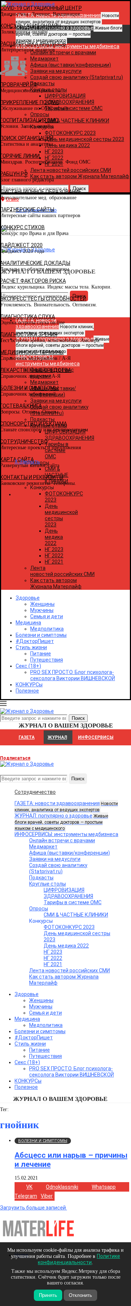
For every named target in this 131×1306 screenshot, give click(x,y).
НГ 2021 (54, 562)
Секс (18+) (28, 666)
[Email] (3, 770)
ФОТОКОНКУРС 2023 (69, 927)
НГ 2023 (54, 549)
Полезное (27, 691)
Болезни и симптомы (41, 635)
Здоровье (28, 598)
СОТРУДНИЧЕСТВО (24, 441)
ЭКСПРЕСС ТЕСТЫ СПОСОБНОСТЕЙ (43, 299)
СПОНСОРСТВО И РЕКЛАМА (33, 424)
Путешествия (46, 660)
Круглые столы (47, 884)
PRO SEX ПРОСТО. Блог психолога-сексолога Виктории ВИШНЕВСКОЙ (72, 675)
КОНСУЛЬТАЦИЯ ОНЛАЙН (30, 26)
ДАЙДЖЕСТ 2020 (21, 245)
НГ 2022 (54, 555)
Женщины (42, 604)
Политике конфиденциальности (79, 1259)
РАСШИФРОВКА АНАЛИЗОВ (33, 44)
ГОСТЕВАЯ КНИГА (21, 406)
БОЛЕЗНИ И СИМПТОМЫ (29, 388)
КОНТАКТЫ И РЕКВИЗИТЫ (31, 477)
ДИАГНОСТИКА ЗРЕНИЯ (28, 334)
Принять (48, 1295)
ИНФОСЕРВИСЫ (96, 737)
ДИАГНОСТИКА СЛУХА (27, 316)
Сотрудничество (35, 792)
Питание (40, 653)
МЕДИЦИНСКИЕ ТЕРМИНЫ (32, 352)
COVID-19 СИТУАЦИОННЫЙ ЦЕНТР (41, 8)
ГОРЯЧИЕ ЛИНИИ (20, 156)
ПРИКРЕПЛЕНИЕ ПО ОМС (29, 102)
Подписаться (15, 758)
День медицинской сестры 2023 (61, 515)
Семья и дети (46, 616)
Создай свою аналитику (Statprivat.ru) (58, 868)
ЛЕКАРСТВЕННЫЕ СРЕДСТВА (35, 370)
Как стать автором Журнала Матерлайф (56, 583)
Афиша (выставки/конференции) (69, 853)
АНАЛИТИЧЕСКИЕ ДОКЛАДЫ (35, 263)
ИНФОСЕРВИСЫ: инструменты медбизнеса (66, 834)
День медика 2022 (54, 537)
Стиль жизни (31, 647)
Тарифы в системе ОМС (73, 902)
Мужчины (41, 610)
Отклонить (80, 1295)
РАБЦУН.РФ (14, 174)
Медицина (28, 622)
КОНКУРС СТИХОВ (22, 227)
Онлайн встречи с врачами (62, 840)
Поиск (77, 778)
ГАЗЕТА (27, 737)
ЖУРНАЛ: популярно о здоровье (61, 822)
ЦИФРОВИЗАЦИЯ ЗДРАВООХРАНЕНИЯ (68, 893)
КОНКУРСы (29, 684)
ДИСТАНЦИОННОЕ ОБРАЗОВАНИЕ (41, 192)
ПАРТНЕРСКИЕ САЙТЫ (27, 209)
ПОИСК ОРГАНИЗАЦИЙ (26, 138)
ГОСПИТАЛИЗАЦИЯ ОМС (29, 120)
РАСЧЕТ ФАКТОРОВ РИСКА (33, 281)
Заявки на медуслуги (54, 859)
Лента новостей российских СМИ (62, 571)
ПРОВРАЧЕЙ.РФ (18, 84)
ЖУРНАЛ (57, 737)
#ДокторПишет (35, 641)
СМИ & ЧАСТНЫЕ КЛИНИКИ (76, 915)
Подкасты (41, 878)
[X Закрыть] (63, 494)
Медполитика (47, 629)
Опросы (38, 908)
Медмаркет (43, 847)
